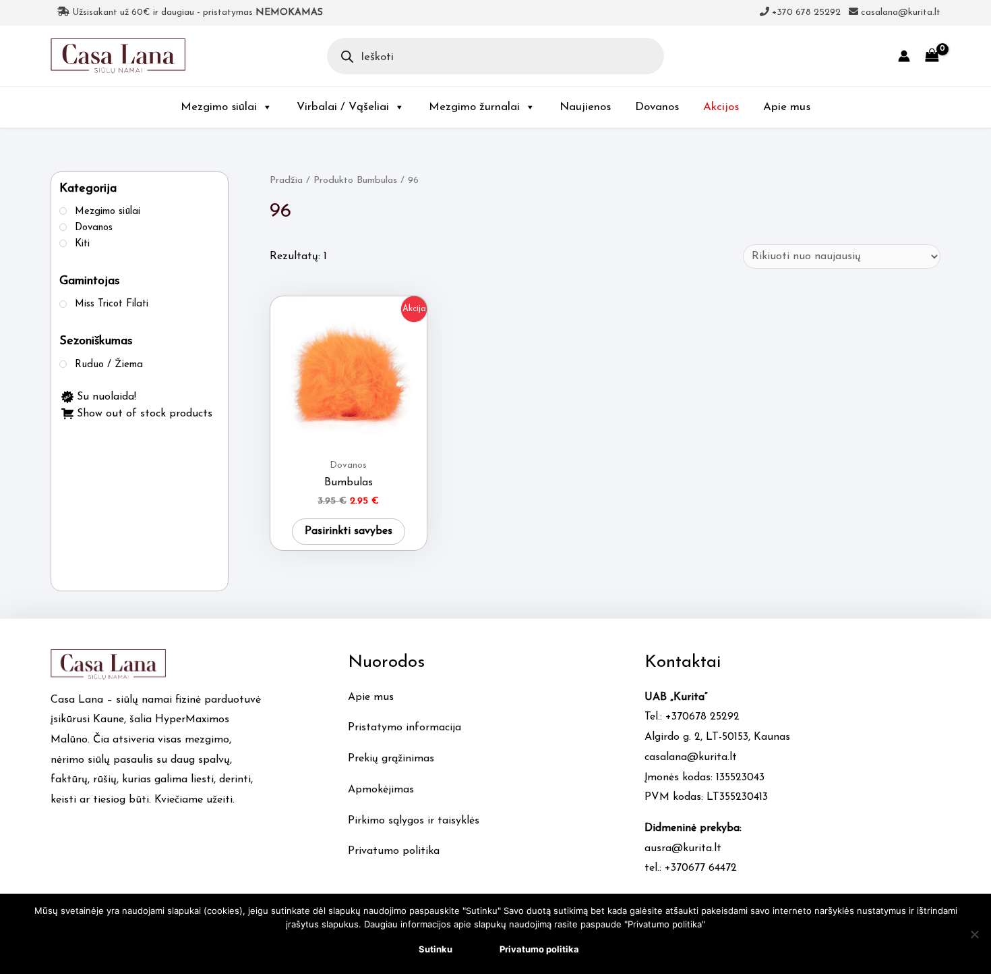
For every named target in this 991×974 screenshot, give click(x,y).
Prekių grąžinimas (391, 758)
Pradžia (286, 180)
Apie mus (786, 107)
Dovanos (657, 107)
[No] (974, 934)
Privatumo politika (394, 851)
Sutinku (435, 949)
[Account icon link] (904, 56)
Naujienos (585, 107)
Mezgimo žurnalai (474, 107)
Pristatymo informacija (404, 727)
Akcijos (721, 107)
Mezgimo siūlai (219, 107)
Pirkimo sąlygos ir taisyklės (413, 820)
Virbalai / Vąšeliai (343, 107)
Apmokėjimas (381, 789)
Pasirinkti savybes (348, 531)
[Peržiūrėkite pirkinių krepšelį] (932, 56)
